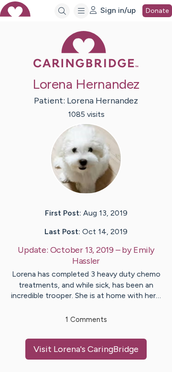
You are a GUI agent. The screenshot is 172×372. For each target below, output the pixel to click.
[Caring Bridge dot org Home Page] (86, 65)
